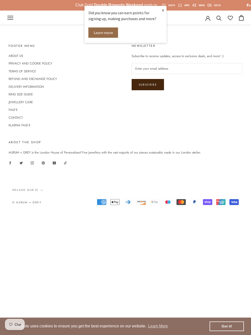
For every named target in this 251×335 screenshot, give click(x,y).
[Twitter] (21, 162)
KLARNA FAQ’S (19, 125)
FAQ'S (13, 109)
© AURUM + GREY (26, 202)
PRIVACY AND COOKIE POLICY (30, 63)
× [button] (163, 10)
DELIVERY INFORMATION (26, 86)
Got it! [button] (227, 326)
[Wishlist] (230, 17)
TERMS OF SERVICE (22, 71)
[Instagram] (32, 162)
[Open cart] (241, 18)
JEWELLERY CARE (21, 102)
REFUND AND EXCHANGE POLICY (33, 79)
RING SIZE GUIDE (21, 94)
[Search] (219, 17)
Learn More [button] (158, 326)
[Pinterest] (43, 162)
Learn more (103, 32)
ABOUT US (16, 55)
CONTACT (16, 117)
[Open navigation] (10, 18)
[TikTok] (65, 162)
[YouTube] (54, 162)
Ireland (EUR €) (25, 190)
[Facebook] (10, 162)
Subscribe (148, 85)
